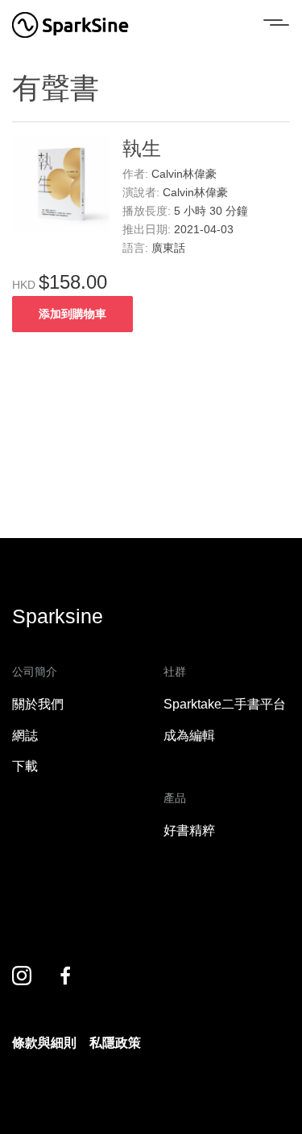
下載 (25, 766)
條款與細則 (44, 1043)
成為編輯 (189, 735)
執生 (141, 148)
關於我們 (38, 704)
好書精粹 (189, 830)
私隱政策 (115, 1043)
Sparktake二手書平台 (224, 704)
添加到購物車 (72, 313)
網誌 (25, 735)
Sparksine (57, 616)
